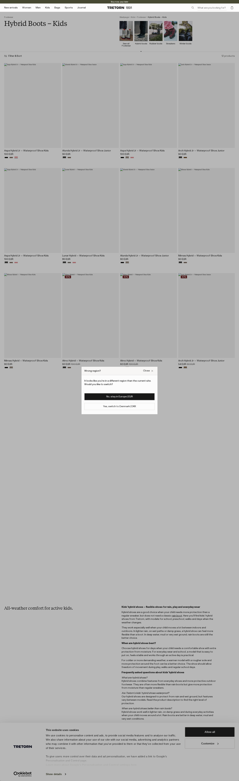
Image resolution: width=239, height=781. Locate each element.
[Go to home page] (119, 7)
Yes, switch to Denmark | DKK (119, 406)
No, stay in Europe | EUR (119, 397)
